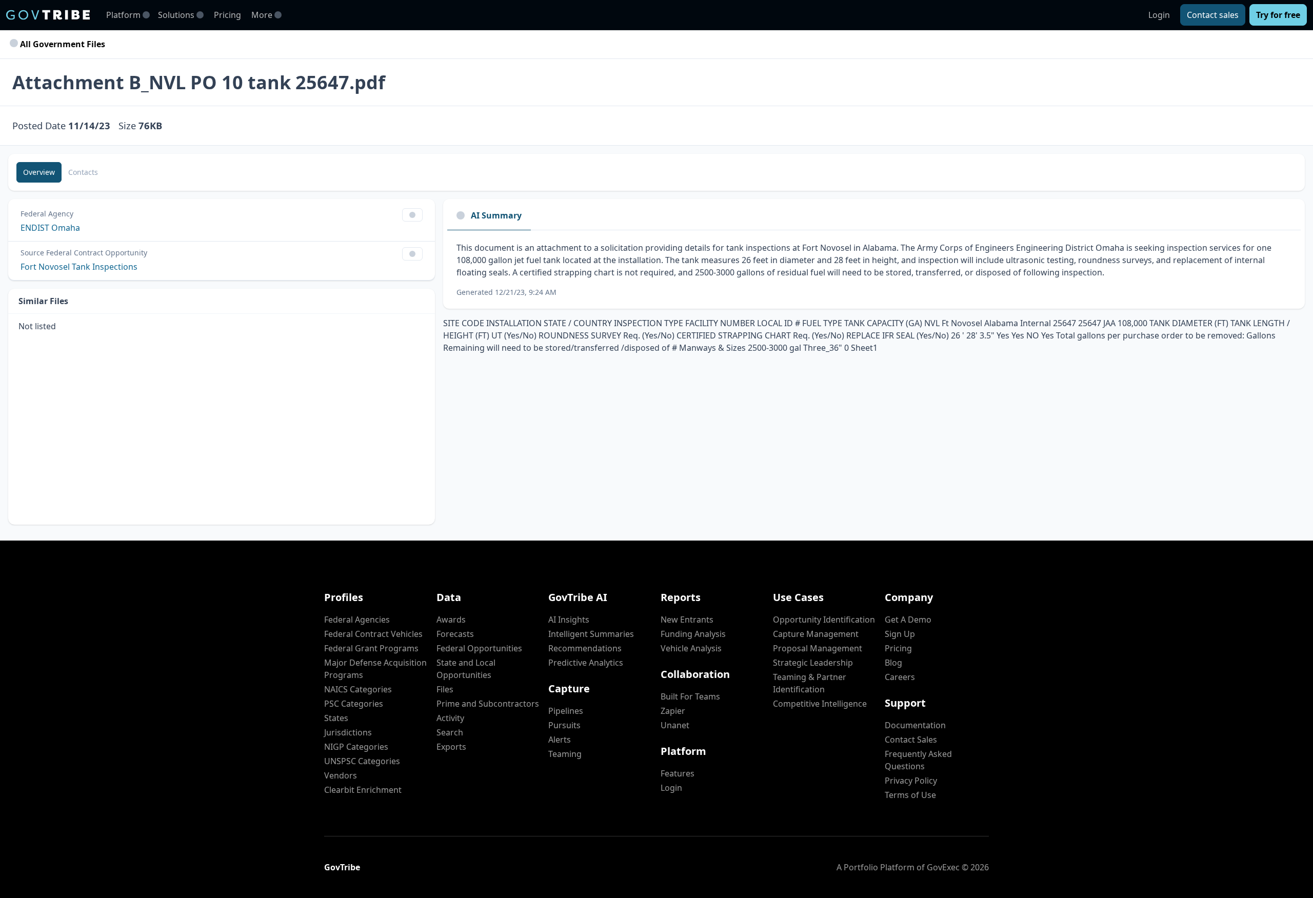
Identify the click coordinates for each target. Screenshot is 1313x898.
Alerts (559, 739)
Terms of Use (910, 795)
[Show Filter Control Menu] (412, 215)
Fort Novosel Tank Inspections (79, 266)
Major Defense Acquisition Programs (375, 669)
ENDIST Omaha (50, 227)
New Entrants (687, 619)
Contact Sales (911, 739)
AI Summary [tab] (496, 215)
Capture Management (816, 634)
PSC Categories (353, 703)
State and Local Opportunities (465, 669)
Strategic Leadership (813, 662)
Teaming (565, 754)
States (336, 718)
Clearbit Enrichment (363, 789)
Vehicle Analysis (691, 648)
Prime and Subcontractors (487, 703)
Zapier (673, 710)
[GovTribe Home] (48, 15)
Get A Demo (908, 619)
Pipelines (565, 710)
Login (1159, 15)
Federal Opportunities (479, 648)
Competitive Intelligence (820, 703)
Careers (900, 677)
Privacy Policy (911, 780)
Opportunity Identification (824, 619)
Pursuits (564, 725)
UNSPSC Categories (362, 761)
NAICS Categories (358, 689)
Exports (451, 746)
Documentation (915, 725)
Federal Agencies (357, 619)
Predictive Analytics (585, 662)
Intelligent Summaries (591, 634)
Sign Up (900, 634)
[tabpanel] (873, 269)
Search (449, 732)
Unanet (675, 725)
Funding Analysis (693, 634)
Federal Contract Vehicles (373, 634)
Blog (893, 662)
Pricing (227, 15)
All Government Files (61, 44)
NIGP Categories (356, 746)
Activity (450, 718)
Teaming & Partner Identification (809, 683)
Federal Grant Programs (371, 648)
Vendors (340, 775)
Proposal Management (817, 648)
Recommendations (585, 648)
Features (677, 773)
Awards (451, 619)
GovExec (943, 867)
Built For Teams (690, 696)
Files (444, 689)
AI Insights (568, 619)
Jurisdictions (348, 732)
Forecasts (455, 634)
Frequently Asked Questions (918, 760)
